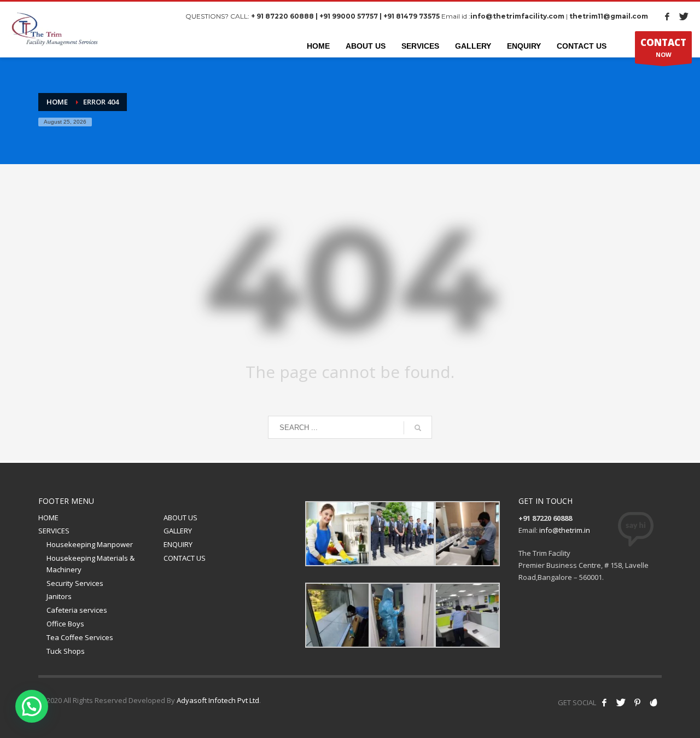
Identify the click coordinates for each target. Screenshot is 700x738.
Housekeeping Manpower (89, 544)
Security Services (74, 583)
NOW (663, 47)
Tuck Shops (65, 651)
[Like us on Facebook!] (604, 702)
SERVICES (53, 531)
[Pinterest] (637, 702)
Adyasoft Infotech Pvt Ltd (218, 700)
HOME (48, 517)
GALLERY (178, 531)
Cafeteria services (76, 610)
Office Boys (65, 624)
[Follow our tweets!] (620, 702)
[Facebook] (667, 16)
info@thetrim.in (564, 530)
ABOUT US (180, 517)
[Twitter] (683, 16)
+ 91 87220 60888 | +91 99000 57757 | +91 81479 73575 (345, 16)
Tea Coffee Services (79, 637)
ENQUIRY (178, 544)
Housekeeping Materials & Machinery (90, 563)
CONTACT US (185, 558)
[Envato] (653, 702)
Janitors (59, 596)
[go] (418, 427)
